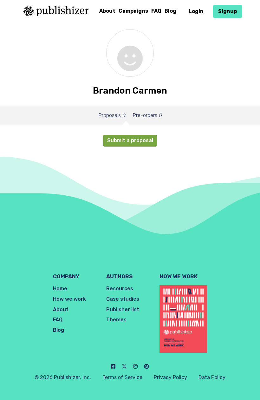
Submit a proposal (130, 140)
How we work (69, 299)
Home (60, 288)
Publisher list (122, 309)
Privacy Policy (170, 377)
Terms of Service (122, 377)
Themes (116, 320)
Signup (227, 11)
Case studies (122, 299)
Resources (119, 288)
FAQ (156, 11)
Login (196, 11)
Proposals (112, 115)
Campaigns (133, 11)
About (107, 11)
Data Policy (211, 377)
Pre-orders (147, 115)
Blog (170, 11)
